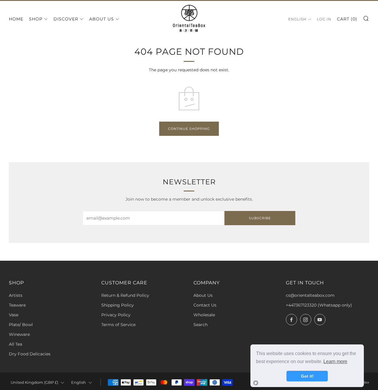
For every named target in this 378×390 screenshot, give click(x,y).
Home (16, 19)
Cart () (347, 19)
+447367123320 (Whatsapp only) (319, 305)
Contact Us (204, 305)
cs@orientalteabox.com (310, 295)
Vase (13, 315)
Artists (15, 295)
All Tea (15, 344)
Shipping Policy (117, 305)
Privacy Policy (116, 315)
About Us (203, 295)
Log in (324, 19)
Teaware (17, 305)
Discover (65, 19)
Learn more (335, 361)
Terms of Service (118, 324)
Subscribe (260, 218)
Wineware (19, 334)
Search (200, 324)
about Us (101, 19)
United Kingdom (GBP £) (34, 382)
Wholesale (204, 315)
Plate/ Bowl (21, 324)
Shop (36, 19)
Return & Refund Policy (125, 295)
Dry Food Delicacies (29, 354)
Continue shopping (189, 129)
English (297, 19)
